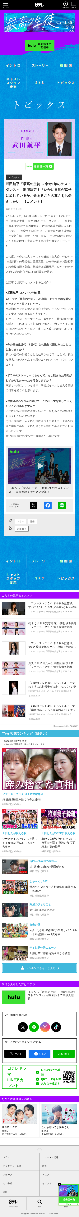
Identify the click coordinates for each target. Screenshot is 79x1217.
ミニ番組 (7, 1183)
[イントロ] (13, 65)
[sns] (39, 82)
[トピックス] (66, 82)
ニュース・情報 (50, 1157)
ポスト (33, 505)
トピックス (14, 177)
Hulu (39, 166)
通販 (5, 1192)
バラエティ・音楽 (12, 1166)
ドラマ (20, 521)
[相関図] (66, 65)
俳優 (32, 521)
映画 (44, 1166)
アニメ (45, 1174)
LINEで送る (62, 505)
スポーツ (7, 1174)
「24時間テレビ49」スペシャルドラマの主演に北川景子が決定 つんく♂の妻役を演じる (52, 686)
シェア (48, 505)
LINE (34, 1027)
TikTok (56, 1027)
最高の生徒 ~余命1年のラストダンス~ (39, 22)
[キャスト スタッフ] (13, 82)
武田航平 (21, 528)
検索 (39, 1207)
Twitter (23, 1027)
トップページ (13, 1207)
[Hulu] (39, 45)
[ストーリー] (39, 65)
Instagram (45, 1027)
